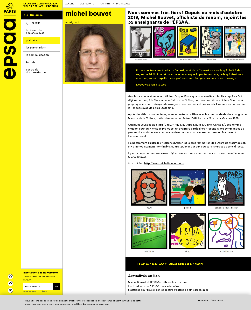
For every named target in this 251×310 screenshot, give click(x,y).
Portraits (31, 40)
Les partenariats (36, 47)
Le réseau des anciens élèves (35, 31)
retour (36, 23)
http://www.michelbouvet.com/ (164, 163)
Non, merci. (217, 300)
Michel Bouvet (123, 4)
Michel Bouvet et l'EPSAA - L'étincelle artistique (157, 282)
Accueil (69, 4)
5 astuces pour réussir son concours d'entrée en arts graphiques (168, 289)
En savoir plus (102, 304)
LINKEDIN (196, 264)
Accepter (203, 300)
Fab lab (30, 62)
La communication (37, 55)
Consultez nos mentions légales (35, 291)
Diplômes (36, 15)
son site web (158, 84)
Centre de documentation (36, 71)
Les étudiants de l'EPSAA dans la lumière (153, 286)
